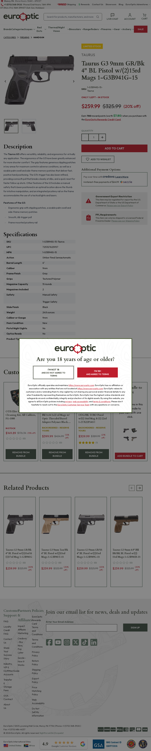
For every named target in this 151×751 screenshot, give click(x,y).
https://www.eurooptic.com (81, 385)
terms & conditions (101, 401)
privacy (68, 401)
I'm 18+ (97, 373)
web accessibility (80, 401)
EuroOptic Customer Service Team (74, 404)
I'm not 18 (53, 372)
